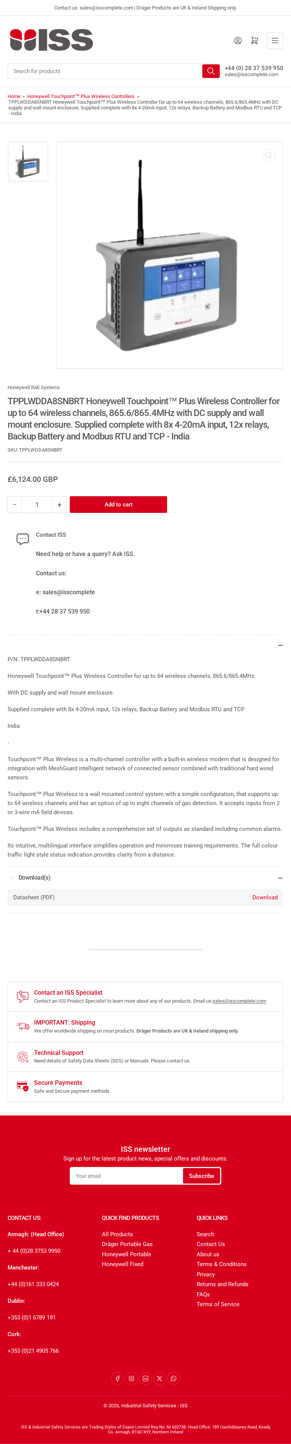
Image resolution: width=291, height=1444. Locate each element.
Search (205, 1234)
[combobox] (114, 71)
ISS (184, 1405)
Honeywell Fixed (122, 1264)
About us (208, 1254)
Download (265, 897)
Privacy (206, 1274)
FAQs (203, 1294)
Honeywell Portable (126, 1254)
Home (14, 96)
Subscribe (201, 1176)
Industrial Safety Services (148, 1405)
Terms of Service (218, 1304)
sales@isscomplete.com (251, 74)
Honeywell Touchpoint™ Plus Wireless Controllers (81, 96)
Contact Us (211, 1244)
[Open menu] (275, 40)
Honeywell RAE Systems (34, 387)
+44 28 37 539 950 (64, 611)
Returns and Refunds (223, 1284)
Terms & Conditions (222, 1264)
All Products (117, 1234)
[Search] (211, 71)
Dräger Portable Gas (127, 1244)
